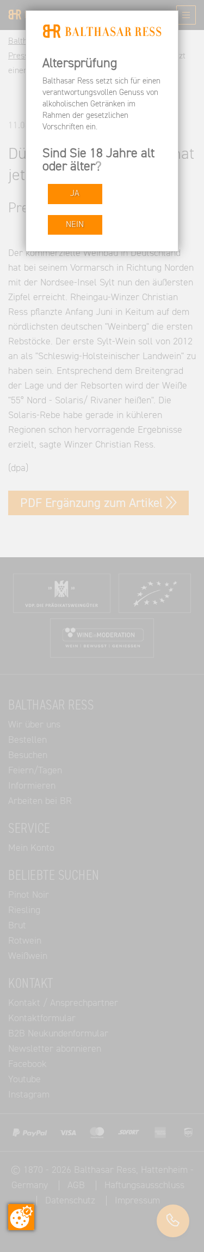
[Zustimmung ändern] (21, 1217)
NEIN (75, 224)
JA (74, 193)
